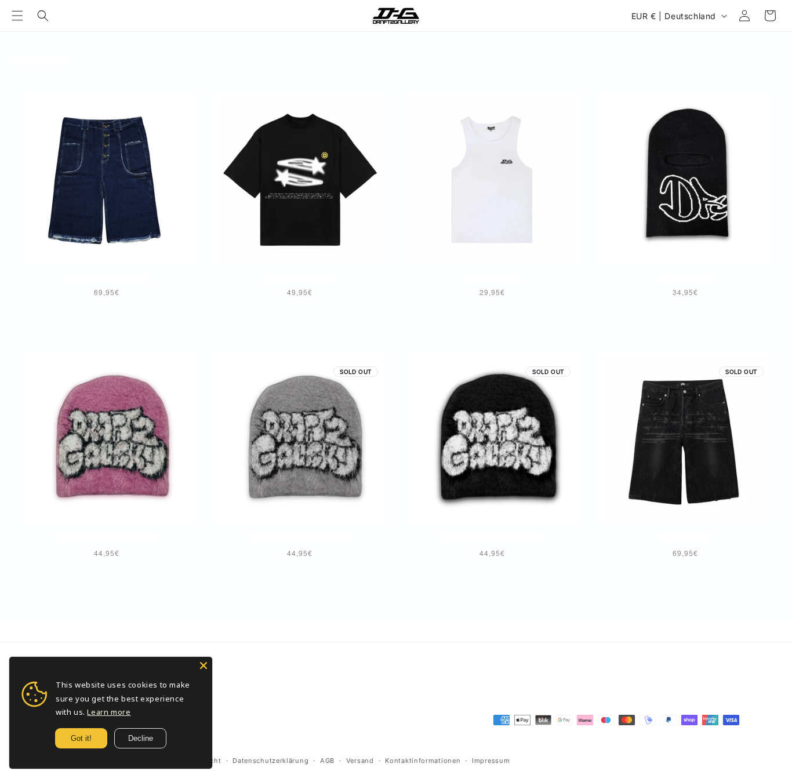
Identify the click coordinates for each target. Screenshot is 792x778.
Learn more (108, 712)
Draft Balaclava (685, 277)
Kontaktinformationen (422, 761)
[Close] (203, 665)
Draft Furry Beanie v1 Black (492, 538)
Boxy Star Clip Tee (300, 277)
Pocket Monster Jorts (107, 277)
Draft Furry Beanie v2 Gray (299, 538)
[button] (17, 15)
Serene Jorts (685, 538)
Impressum (491, 761)
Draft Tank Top (492, 277)
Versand (360, 761)
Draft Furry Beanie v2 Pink (106, 538)
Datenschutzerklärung (270, 761)
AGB (327, 761)
